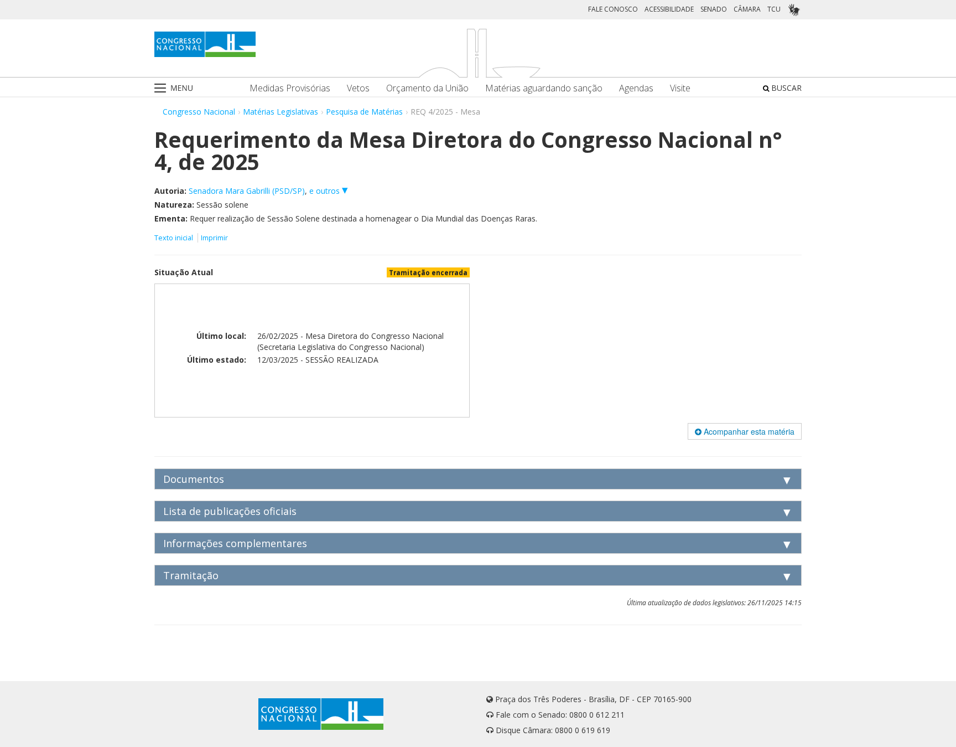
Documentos (193, 479)
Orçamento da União (427, 88)
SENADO (713, 9)
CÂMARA (747, 9)
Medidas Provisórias (290, 88)
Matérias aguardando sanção (543, 88)
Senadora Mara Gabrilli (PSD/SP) (247, 191)
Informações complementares (235, 543)
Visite (680, 88)
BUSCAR (785, 88)
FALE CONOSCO (613, 9)
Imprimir (214, 238)
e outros (325, 191)
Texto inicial (174, 238)
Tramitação (191, 575)
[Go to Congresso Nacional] (205, 44)
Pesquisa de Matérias (364, 111)
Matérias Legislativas (280, 111)
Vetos (358, 88)
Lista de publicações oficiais (230, 511)
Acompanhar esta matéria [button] (748, 431)
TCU (774, 9)
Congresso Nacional (199, 111)
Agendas (636, 88)
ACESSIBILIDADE (669, 9)
